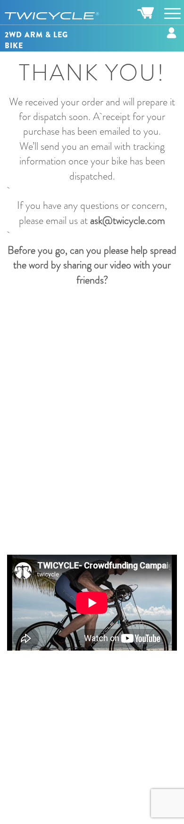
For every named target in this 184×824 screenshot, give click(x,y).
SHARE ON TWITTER (100, 356)
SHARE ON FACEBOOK (100, 318)
